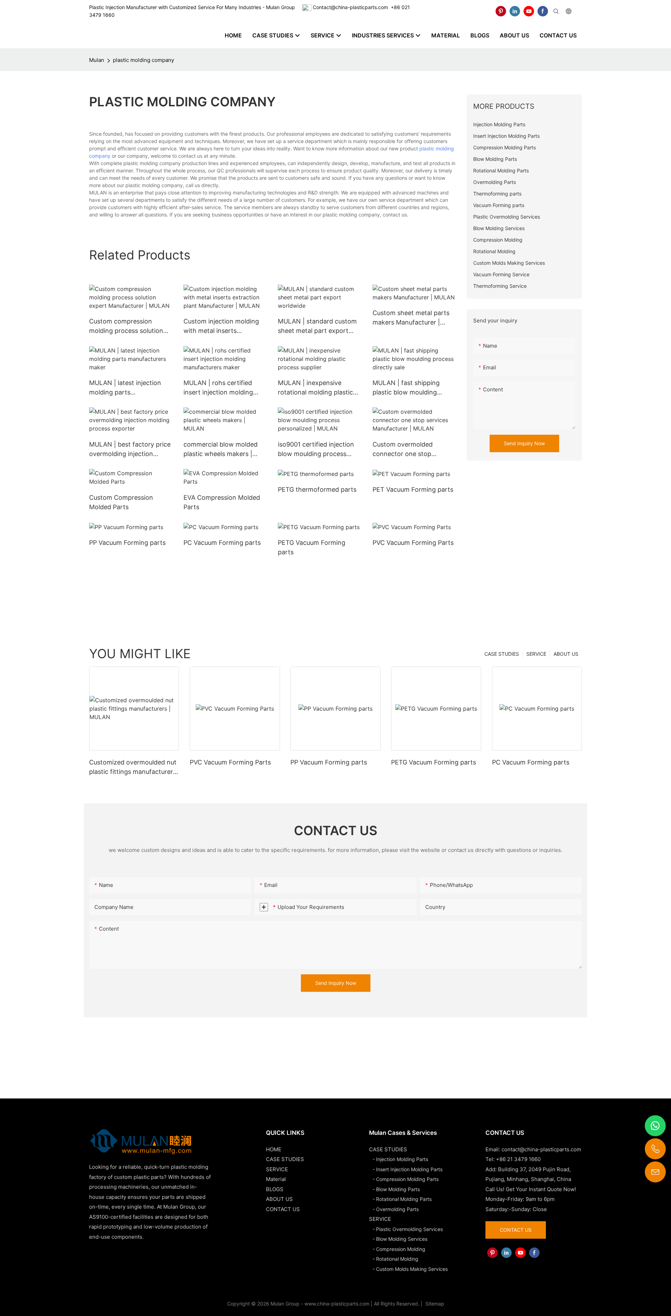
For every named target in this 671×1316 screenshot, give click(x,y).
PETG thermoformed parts (317, 489)
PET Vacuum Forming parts (413, 489)
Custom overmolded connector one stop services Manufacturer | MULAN (407, 449)
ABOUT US (566, 654)
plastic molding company (143, 60)
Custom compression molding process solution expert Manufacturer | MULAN (126, 326)
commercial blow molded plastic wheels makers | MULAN (220, 449)
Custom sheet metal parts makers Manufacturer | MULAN (411, 318)
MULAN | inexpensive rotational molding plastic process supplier (315, 388)
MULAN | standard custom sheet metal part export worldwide (317, 326)
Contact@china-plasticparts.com (350, 7)
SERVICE (536, 654)
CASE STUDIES (501, 654)
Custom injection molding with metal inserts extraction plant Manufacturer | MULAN (221, 326)
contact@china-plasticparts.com (541, 1149)
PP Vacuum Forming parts (127, 542)
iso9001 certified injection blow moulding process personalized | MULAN (316, 449)
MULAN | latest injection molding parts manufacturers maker (125, 388)
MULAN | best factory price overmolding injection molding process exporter (130, 449)
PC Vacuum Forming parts (222, 542)
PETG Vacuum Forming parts (311, 547)
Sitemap (434, 1304)
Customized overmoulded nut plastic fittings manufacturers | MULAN (132, 767)
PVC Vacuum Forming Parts (413, 542)
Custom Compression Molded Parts (121, 502)
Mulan (96, 60)
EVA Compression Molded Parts (221, 502)
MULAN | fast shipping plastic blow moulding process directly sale (406, 388)
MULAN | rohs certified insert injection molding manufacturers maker (218, 388)
